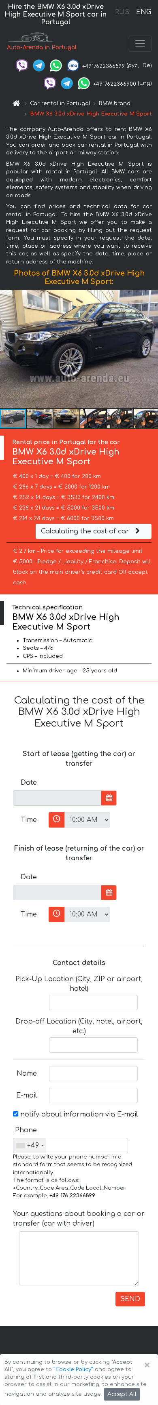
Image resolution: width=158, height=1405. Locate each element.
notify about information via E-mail (78, 1114)
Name (27, 1073)
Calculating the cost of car (86, 531)
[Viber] (22, 65)
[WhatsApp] (56, 65)
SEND (130, 1299)
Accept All (122, 1394)
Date (29, 782)
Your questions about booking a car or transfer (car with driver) (79, 1218)
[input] (57, 798)
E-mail (26, 1095)
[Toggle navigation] (140, 44)
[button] (40, 418)
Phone (26, 1130)
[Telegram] (39, 65)
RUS (122, 12)
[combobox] (29, 1145)
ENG (143, 12)
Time (29, 820)
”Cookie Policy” (73, 1369)
